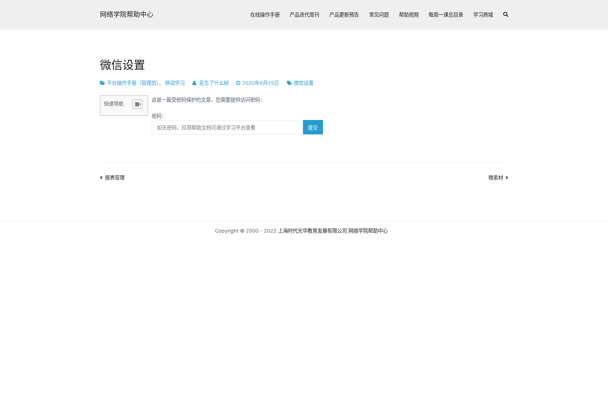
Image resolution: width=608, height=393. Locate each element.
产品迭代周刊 (304, 15)
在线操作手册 (265, 15)
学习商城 (483, 15)
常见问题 (379, 15)
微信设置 (304, 83)
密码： (159, 116)
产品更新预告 (344, 15)
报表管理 (115, 177)
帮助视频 (409, 15)
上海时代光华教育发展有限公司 (312, 231)
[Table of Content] (137, 104)
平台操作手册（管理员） (133, 83)
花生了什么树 (214, 83)
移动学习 (175, 83)
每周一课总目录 (446, 15)
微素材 (495, 177)
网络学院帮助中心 (126, 15)
